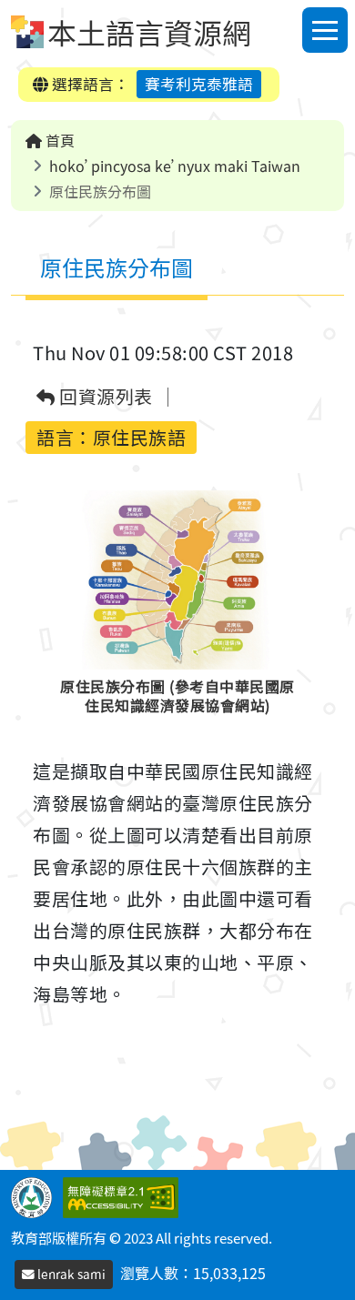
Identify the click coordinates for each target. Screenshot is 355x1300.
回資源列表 (104, 397)
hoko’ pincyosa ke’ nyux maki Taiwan (174, 165)
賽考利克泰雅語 (199, 84)
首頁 (58, 140)
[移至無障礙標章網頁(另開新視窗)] (124, 1194)
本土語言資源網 (149, 32)
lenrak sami (70, 1274)
